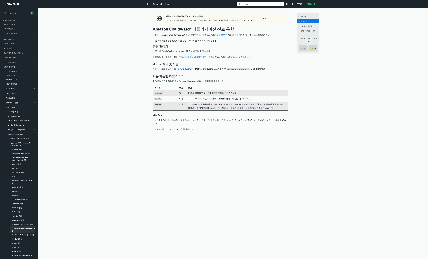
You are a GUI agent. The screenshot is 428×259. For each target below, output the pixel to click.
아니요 (313, 48)
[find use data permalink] (180, 64)
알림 (187, 120)
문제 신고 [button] (266, 19)
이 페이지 (232, 20)
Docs (148, 4)
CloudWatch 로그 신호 (215, 34)
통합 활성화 (303, 21)
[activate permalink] (170, 46)
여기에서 (157, 129)
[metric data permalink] (186, 76)
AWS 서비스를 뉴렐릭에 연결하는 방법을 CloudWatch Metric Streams (209, 56)
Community (158, 4)
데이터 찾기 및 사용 (305, 26)
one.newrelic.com (182, 68)
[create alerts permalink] (164, 115)
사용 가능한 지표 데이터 (307, 31)
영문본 (199, 20)
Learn (168, 4)
